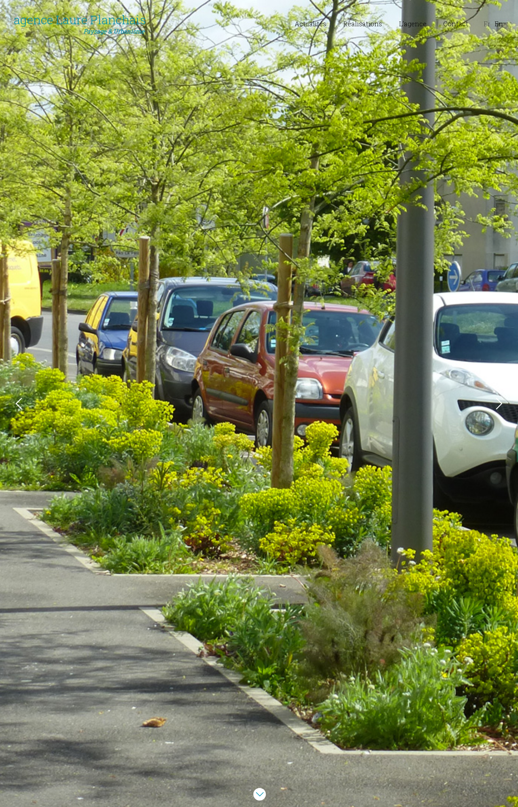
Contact (455, 23)
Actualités (310, 23)
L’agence (413, 23)
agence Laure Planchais (80, 24)
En (499, 23)
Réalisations (362, 23)
